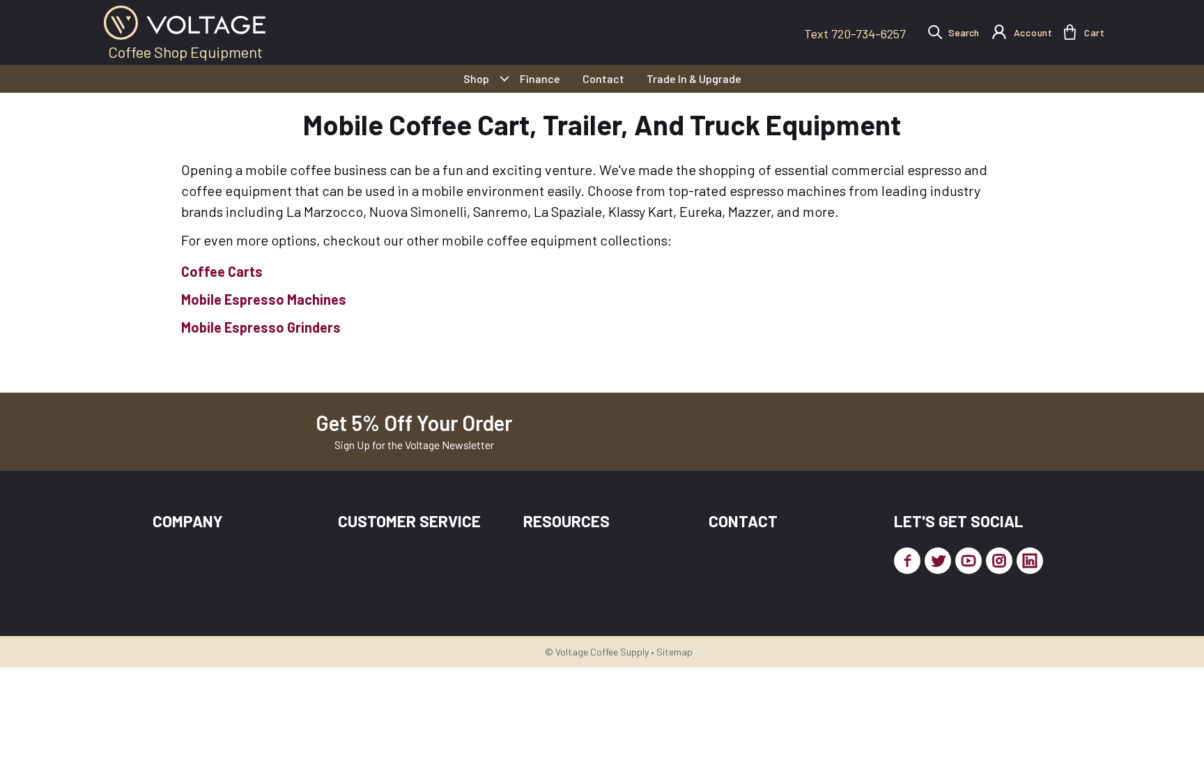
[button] (1070, 32)
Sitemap (674, 652)
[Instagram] (999, 560)
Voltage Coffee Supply (602, 652)
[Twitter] (938, 560)
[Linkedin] (1030, 560)
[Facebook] (907, 560)
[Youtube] (968, 560)
